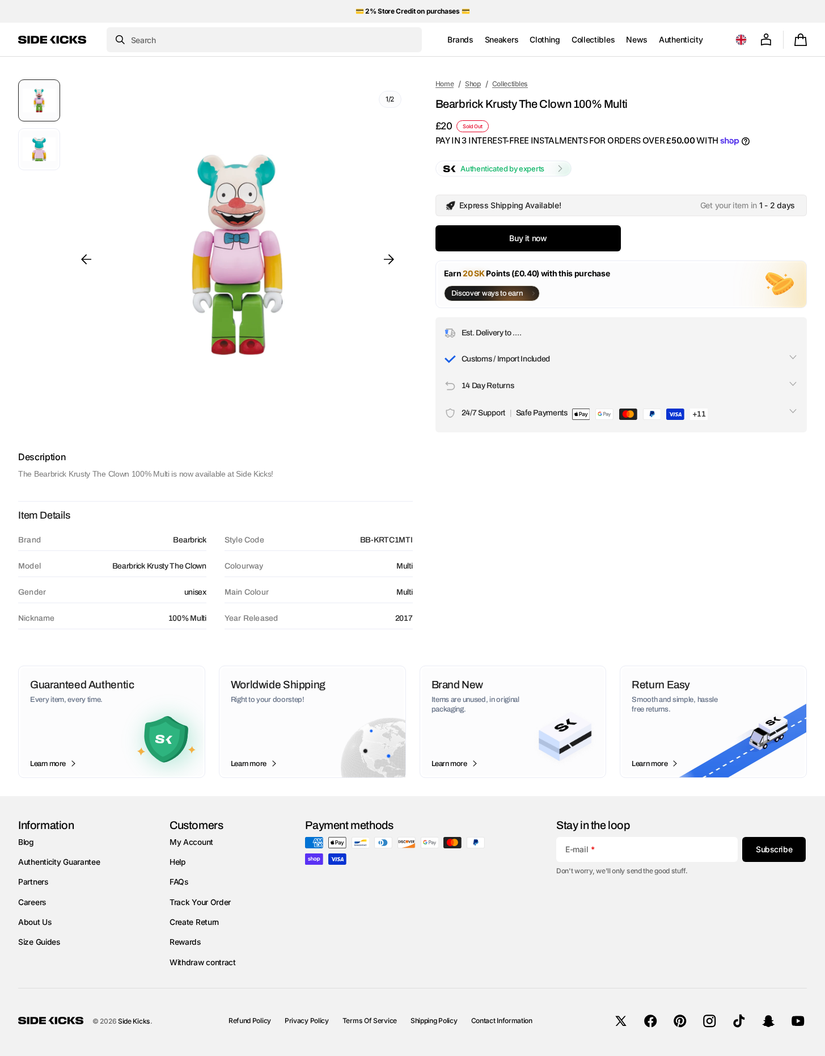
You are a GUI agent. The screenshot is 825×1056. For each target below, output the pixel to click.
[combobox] (264, 39)
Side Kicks (134, 1021)
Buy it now (528, 238)
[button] (741, 39)
